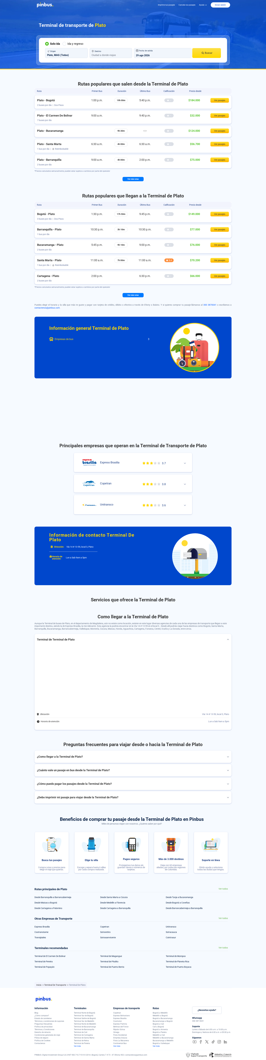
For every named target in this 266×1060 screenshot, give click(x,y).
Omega (116, 1032)
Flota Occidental (120, 1035)
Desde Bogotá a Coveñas (178, 902)
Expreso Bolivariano (121, 1016)
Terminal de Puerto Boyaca (178, 967)
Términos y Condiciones (44, 1029)
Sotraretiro (105, 932)
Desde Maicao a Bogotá (45, 902)
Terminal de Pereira (43, 961)
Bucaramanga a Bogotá (163, 1021)
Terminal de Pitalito (109, 961)
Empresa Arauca (120, 1038)
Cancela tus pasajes (187, 5)
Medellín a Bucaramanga (163, 1038)
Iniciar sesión (220, 5)
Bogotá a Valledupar (161, 1043)
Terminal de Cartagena (83, 1035)
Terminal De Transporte (55, 985)
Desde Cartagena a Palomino (48, 908)
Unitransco (171, 926)
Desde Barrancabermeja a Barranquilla (184, 908)
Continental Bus (120, 1043)
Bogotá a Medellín (160, 1013)
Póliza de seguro (41, 1038)
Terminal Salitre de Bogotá (85, 1018)
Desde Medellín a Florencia (112, 902)
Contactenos (39, 1043)
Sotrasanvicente (108, 937)
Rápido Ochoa (119, 1029)
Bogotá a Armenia (160, 1029)
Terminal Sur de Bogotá (83, 1016)
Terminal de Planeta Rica (177, 961)
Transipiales (40, 937)
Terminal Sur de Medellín (84, 1021)
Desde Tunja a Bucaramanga (179, 897)
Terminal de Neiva (81, 1041)
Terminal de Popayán (44, 967)
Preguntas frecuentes (43, 1024)
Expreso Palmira (120, 1024)
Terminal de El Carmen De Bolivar (50, 956)
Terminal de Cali (80, 1032)
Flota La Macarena (121, 1041)
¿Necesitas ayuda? (207, 1010)
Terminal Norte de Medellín (85, 1024)
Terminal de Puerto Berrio (112, 967)
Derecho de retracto (42, 1032)
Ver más (77, 1046)
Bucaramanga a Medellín (163, 1041)
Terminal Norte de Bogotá (84, 1013)
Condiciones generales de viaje (47, 1035)
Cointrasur (171, 937)
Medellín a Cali (159, 1035)
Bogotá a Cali (158, 1024)
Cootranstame (41, 932)
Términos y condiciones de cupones (49, 1021)
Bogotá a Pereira (160, 1032)
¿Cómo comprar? (41, 1016)
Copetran (104, 926)
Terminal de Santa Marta (84, 1038)
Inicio (39, 985)
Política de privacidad (43, 1027)
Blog (36, 1013)
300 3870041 (209, 305)
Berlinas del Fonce (120, 1027)
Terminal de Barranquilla (84, 1029)
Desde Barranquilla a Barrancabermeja (52, 897)
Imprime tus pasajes (166, 5)
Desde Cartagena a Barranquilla (115, 908)
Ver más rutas (133, 179)
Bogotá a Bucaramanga (163, 1018)
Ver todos (223, 889)
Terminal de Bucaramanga (85, 1027)
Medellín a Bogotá (160, 1016)
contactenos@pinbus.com (47, 308)
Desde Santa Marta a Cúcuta (114, 897)
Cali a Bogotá (158, 1027)
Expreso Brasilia (42, 926)
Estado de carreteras (43, 1018)
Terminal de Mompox (176, 956)
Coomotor (117, 1021)
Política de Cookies (42, 1041)
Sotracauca (171, 932)
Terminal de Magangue (111, 956)
